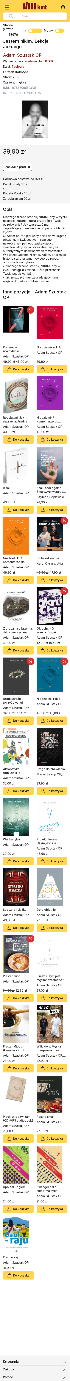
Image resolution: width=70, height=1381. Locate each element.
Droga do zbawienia (51, 769)
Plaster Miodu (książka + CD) (13, 1048)
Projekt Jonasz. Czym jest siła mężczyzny (47, 841)
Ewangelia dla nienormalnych (47, 1189)
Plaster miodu (12, 976)
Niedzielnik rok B (49, 699)
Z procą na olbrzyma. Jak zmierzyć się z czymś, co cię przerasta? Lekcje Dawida (18, 630)
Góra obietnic (46, 909)
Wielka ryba (11, 839)
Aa (24, 31)
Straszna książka (15, 909)
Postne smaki (46, 1117)
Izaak (6, 488)
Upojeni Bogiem (14, 1187)
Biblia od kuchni (48, 558)
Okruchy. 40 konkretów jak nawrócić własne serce (48, 630)
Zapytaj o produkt (17, 167)
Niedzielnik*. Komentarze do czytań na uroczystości (47, 419)
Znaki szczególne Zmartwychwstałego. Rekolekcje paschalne (51, 490)
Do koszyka (21, 369)
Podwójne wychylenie (11, 349)
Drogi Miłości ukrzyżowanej (13, 700)
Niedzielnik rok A (49, 347)
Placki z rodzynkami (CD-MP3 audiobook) (18, 1118)
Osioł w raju (11, 1257)
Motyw (49, 30)
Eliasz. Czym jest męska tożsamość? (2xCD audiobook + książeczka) (50, 978)
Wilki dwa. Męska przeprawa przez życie (49, 1048)
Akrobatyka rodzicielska (11, 771)
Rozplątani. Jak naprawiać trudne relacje (15, 419)
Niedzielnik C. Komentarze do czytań (14, 560)
